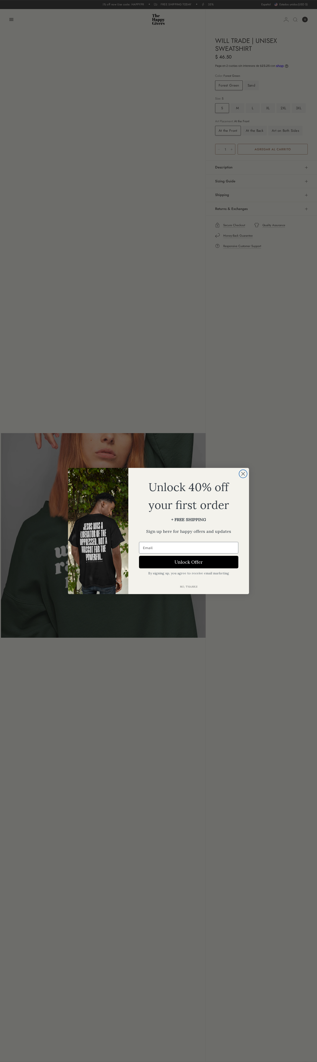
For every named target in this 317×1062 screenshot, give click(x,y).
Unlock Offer (189, 562)
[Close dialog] (243, 474)
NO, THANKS (188, 586)
